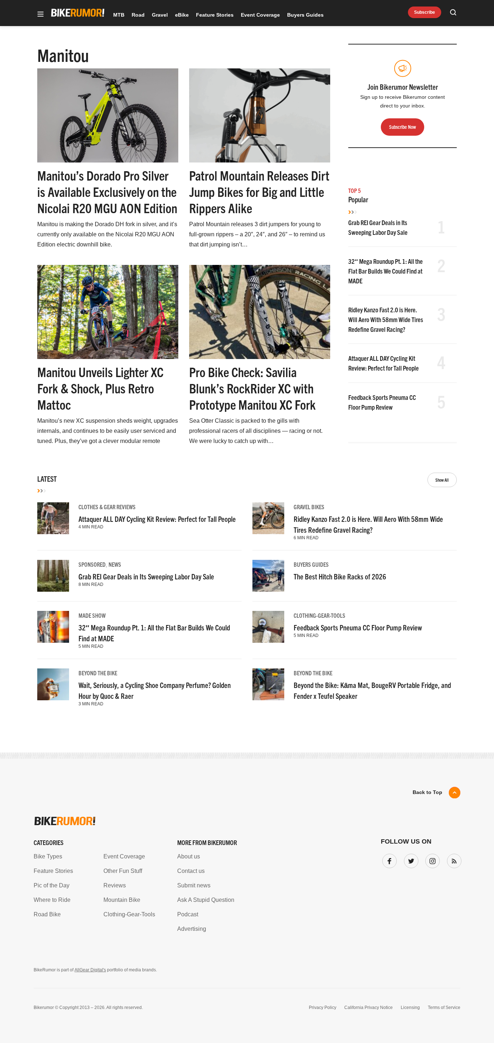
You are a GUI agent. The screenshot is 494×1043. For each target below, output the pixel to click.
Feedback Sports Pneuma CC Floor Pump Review (358, 627)
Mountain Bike (121, 900)
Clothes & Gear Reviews (107, 506)
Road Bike (47, 914)
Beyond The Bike (97, 672)
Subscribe (424, 12)
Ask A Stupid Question (205, 900)
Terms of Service (444, 1007)
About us (188, 856)
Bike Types (48, 856)
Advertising (191, 929)
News (114, 564)
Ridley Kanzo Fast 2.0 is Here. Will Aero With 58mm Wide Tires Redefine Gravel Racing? (385, 319)
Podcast (187, 914)
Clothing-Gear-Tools (319, 615)
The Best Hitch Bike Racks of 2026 (340, 576)
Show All (442, 479)
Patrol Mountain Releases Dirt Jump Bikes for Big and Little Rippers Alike (259, 191)
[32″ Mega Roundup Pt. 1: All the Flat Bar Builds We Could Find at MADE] (53, 627)
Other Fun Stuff (122, 871)
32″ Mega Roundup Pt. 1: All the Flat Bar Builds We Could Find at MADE (385, 271)
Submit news (193, 885)
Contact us (191, 871)
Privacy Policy (322, 1007)
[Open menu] (40, 14)
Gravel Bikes (309, 506)
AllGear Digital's (90, 969)
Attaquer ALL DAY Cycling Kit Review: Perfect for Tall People (157, 518)
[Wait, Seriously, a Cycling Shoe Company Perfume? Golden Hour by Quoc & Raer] (53, 684)
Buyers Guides (305, 15)
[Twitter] (410, 859)
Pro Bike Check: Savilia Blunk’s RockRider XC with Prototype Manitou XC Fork (252, 387)
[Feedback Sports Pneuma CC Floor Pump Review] (268, 627)
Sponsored (92, 564)
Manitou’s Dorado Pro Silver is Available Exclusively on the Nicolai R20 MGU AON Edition (107, 191)
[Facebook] (388, 859)
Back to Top (427, 792)
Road (138, 15)
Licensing (410, 1007)
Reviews (114, 885)
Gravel (160, 15)
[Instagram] (431, 859)
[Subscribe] (453, 859)
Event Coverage (260, 15)
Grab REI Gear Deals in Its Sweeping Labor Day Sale (146, 576)
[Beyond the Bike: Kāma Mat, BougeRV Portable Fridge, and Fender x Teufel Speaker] (268, 684)
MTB (118, 15)
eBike (182, 15)
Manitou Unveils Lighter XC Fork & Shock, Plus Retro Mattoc (100, 387)
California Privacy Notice (368, 1007)
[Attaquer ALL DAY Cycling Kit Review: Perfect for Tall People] (53, 518)
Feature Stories (215, 15)
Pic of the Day (51, 885)
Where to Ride (52, 900)
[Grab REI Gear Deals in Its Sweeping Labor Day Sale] (53, 576)
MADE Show (92, 615)
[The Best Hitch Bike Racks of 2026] (268, 576)
